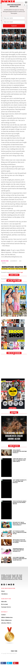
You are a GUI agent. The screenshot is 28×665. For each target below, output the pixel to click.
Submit (14, 26)
